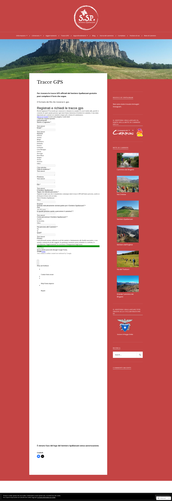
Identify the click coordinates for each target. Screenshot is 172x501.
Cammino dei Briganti (125, 169)
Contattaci (121, 36)
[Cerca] (140, 355)
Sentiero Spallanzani (125, 219)
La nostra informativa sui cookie (46, 497)
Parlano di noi (135, 36)
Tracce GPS (65, 36)
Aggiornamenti (51, 36)
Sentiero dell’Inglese (125, 244)
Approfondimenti (79, 36)
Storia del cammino (107, 36)
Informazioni (21, 36)
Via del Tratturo (123, 269)
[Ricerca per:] (128, 355)
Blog (93, 36)
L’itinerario (36, 36)
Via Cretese (121, 194)
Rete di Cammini (150, 36)
